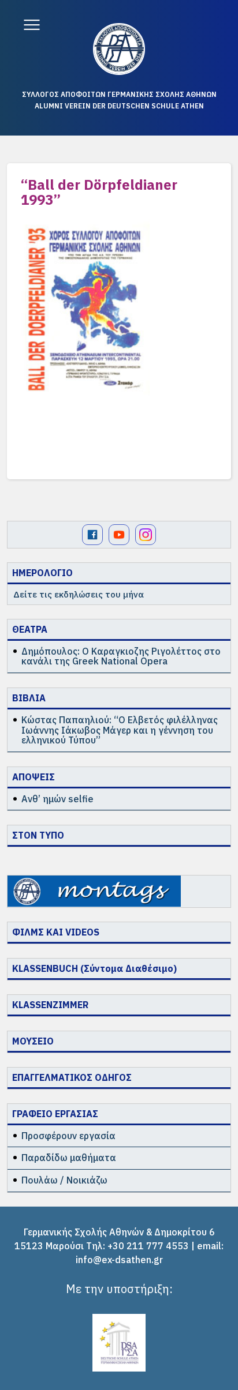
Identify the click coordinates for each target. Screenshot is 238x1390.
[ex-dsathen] (119, 49)
